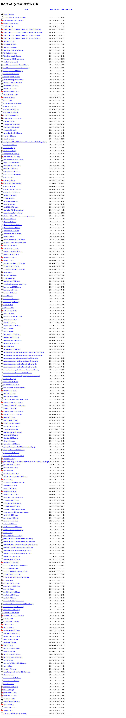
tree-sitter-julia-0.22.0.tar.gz (11, 654)
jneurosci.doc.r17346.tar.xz (11, 281)
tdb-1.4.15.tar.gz (8, 627)
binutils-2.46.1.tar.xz (9, 88)
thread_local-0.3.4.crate (10, 639)
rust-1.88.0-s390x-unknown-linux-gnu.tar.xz (17, 550)
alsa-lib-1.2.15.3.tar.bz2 (10, 62)
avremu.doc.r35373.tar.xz (11, 74)
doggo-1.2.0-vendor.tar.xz (11, 162)
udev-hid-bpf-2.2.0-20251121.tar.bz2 (14, 663)
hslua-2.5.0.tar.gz (8, 260)
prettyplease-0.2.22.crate (11, 494)
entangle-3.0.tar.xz (9, 186)
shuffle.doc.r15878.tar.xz (11, 595)
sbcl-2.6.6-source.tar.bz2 (11, 568)
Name (26, 9)
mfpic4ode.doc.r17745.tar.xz (12, 349)
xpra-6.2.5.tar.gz (8, 704)
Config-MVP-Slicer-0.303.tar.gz (13, 20)
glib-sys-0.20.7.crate (9, 222)
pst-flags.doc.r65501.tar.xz (11, 506)
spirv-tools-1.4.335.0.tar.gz (11, 610)
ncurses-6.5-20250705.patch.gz (13, 411)
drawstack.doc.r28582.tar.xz (12, 165)
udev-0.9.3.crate (8, 660)
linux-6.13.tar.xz (8, 328)
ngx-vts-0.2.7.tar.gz (9, 417)
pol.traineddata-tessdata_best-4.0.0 (14, 482)
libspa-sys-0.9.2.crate (10, 319)
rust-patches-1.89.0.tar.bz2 (11, 556)
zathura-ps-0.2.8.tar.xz (10, 707)
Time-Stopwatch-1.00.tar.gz (12, 56)
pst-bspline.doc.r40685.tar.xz (12, 503)
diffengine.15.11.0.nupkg (11, 154)
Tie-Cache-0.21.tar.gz (10, 53)
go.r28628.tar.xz (8, 236)
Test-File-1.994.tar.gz (10, 47)
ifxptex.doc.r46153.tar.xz (11, 266)
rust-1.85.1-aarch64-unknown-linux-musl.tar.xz (18, 547)
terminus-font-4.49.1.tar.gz (11, 630)
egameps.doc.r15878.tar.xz (11, 171)
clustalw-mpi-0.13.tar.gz (10, 115)
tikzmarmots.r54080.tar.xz (11, 648)
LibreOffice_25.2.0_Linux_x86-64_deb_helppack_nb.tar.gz (22, 29)
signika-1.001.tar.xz (9, 598)
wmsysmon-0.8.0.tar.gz (10, 687)
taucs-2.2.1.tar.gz (8, 624)
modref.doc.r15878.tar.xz (11, 385)
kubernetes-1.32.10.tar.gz (11, 299)
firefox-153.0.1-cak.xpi (10, 201)
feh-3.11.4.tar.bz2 (8, 198)
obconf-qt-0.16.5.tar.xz (10, 438)
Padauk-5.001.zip (8, 41)
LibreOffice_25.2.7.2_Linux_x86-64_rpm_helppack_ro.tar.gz (22, 32)
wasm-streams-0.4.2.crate (11, 681)
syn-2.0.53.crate (8, 618)
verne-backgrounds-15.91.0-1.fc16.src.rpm (16, 672)
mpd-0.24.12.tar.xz (9, 393)
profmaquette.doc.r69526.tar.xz (13, 497)
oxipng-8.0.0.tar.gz (9, 459)
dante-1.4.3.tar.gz (8, 139)
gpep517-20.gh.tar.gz (10, 245)
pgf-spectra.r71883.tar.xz (11, 473)
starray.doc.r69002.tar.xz (11, 613)
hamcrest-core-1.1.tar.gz (10, 248)
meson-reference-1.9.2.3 (11, 343)
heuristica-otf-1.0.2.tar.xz (11, 254)
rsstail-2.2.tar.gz (8, 533)
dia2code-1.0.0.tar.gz (9, 151)
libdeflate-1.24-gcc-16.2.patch (12, 316)
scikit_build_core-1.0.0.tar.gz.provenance (16, 577)
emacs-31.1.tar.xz (8, 177)
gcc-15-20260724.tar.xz (10, 207)
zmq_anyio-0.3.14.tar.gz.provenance (14, 713)
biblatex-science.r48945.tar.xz (12, 83)
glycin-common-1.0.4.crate (11, 228)
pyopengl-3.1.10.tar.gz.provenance (14, 509)
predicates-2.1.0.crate (10, 485)
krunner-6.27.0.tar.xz (9, 293)
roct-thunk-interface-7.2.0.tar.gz (13, 530)
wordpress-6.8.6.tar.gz (10, 693)
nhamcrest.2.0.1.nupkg (10, 420)
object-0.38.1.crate (9, 441)
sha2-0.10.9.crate (8, 589)
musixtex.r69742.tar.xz (10, 396)
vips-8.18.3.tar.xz (8, 675)
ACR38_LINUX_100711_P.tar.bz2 (14, 17)
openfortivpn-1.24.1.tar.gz (11, 444)
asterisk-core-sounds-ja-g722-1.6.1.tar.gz (16, 65)
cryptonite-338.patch (9, 130)
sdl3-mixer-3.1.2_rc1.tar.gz (11, 583)
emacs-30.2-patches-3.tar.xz (12, 174)
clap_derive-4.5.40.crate (10, 112)
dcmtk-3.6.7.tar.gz (9, 148)
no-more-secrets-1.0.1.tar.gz (12, 423)
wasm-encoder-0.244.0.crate (12, 678)
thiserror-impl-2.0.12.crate (11, 636)
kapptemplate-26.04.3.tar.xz (12, 287)
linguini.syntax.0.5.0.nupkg (11, 325)
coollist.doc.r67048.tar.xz (11, 127)
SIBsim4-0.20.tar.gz (9, 44)
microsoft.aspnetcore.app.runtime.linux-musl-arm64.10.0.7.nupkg (23, 352)
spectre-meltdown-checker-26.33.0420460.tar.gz (18, 604)
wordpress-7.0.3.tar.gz (10, 695)
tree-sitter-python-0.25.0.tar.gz (12, 657)
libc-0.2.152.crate (8, 313)
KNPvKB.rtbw (8, 26)
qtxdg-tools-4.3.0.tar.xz (10, 515)
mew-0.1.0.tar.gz (8, 346)
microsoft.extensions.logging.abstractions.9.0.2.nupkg (20, 367)
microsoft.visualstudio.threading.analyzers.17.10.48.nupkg (21, 376)
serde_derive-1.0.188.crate (11, 586)
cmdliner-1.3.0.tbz (9, 121)
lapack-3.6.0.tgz (8, 305)
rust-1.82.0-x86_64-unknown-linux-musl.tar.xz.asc (19, 541)
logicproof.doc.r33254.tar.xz (12, 334)
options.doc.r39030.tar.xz (11, 453)
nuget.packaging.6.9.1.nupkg (12, 432)
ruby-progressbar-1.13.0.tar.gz (12, 536)
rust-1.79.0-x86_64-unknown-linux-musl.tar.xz (18, 539)
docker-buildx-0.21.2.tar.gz (11, 157)
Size (62, 9)
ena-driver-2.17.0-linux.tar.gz (12, 183)
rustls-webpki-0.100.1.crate (11, 559)
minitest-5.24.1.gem (9, 379)
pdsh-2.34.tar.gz (8, 470)
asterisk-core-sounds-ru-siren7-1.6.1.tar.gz (16, 68)
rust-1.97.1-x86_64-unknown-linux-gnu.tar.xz (17, 553)
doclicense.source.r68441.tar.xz (13, 159)
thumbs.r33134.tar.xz (10, 642)
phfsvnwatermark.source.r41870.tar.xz (15, 476)
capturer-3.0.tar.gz (9, 97)
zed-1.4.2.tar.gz (8, 710)
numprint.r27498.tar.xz (10, 435)
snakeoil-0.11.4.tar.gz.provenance (13, 601)
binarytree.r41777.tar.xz (10, 85)
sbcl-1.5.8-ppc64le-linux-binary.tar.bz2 (15, 565)
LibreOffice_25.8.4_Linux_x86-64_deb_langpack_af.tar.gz (21, 38)
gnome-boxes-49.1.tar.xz (11, 231)
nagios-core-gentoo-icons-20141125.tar (15, 399)
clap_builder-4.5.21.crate (11, 109)
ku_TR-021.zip (8, 296)
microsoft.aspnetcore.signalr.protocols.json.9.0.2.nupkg (20, 358)
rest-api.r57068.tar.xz (10, 524)
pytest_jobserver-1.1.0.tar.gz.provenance (16, 512)
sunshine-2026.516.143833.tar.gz (13, 616)
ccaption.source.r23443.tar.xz (12, 103)
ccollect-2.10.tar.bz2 (9, 106)
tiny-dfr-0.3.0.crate (9, 651)
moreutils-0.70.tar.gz (9, 390)
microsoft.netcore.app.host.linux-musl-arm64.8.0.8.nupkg (21, 370)
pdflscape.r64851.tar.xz (10, 467)
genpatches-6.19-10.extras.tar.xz (13, 210)
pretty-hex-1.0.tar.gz (9, 491)
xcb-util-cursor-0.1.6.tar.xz (11, 701)
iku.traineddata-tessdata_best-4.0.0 (14, 269)
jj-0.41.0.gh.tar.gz (8, 278)
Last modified (54, 9)
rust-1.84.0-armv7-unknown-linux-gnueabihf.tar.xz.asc (20, 544)
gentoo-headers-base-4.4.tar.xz (12, 213)
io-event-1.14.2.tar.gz (10, 275)
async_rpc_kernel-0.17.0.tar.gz (13, 71)
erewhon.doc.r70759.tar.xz (11, 192)
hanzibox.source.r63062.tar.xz (12, 251)
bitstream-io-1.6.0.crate (10, 94)
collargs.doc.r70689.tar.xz (11, 124)
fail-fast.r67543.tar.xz (10, 195)
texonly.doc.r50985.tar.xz (11, 633)
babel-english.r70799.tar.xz (11, 77)
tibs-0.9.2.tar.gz (8, 645)
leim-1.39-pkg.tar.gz (9, 311)
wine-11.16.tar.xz (8, 684)
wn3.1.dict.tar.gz (8, 690)
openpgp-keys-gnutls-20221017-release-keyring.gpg (19, 447)
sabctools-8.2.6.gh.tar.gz (11, 562)
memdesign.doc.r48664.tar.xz (12, 340)
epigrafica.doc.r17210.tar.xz (12, 189)
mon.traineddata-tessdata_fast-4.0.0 (14, 388)
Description (69, 9)
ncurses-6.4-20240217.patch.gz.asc (14, 405)
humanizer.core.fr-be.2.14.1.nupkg (14, 263)
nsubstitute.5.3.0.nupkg (10, 429)
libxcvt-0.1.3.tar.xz (9, 322)
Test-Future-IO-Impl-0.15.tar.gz (13, 50)
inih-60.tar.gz (7, 272)
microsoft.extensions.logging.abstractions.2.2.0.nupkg (20, 364)
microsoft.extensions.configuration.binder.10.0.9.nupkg (20, 361)
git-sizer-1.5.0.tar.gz (9, 219)
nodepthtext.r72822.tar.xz (11, 426)
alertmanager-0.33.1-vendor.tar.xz (13, 59)
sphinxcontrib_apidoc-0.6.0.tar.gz (13, 607)
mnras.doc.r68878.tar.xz (10, 382)
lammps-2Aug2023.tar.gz (11, 302)
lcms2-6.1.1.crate (8, 308)
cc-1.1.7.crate (7, 100)
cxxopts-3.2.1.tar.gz (9, 136)
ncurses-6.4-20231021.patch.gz (13, 402)
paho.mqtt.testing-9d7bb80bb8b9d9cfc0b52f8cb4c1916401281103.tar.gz (26, 462)
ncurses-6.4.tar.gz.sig (9, 408)
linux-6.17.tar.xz (8, 331)
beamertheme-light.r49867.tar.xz (13, 80)
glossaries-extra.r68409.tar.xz (12, 225)
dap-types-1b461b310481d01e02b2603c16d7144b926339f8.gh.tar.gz (25, 142)
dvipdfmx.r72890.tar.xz (10, 168)
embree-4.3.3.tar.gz (9, 180)
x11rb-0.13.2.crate (9, 698)
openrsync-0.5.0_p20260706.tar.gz (14, 450)
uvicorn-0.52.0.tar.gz (9, 669)
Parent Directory (8, 14)
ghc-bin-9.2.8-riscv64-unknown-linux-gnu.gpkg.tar (19, 216)
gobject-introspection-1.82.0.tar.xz (14, 239)
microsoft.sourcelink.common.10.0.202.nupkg (17, 373)
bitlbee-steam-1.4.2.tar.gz (11, 91)
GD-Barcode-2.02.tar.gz (11, 23)
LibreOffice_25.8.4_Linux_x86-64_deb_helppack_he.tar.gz (22, 35)
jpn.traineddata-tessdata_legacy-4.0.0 (14, 284)
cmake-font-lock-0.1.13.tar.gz (12, 118)
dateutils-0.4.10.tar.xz (10, 145)
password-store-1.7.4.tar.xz (11, 465)
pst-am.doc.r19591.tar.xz (11, 500)
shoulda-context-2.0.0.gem (11, 592)
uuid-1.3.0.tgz (7, 666)
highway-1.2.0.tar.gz (9, 257)
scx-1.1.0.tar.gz (8, 580)
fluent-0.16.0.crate (9, 204)
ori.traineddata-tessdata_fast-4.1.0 (13, 456)
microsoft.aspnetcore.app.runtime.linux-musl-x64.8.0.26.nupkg (23, 355)
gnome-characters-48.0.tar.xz (12, 234)
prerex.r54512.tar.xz (9, 488)
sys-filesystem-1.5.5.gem (11, 621)
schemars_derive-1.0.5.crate (12, 574)
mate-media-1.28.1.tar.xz (11, 337)
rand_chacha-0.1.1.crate (10, 518)
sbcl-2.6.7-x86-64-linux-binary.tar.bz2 (15, 571)
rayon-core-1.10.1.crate (10, 521)
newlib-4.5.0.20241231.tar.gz (12, 414)
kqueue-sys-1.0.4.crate (10, 290)
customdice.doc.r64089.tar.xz (12, 133)
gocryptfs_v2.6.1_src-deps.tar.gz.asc (14, 242)
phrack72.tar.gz (8, 479)
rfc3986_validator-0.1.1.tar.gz (12, 527)
